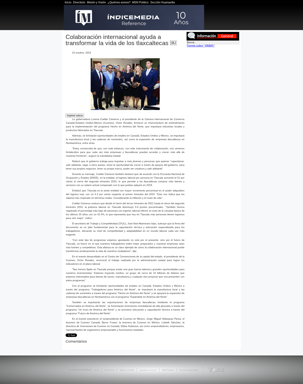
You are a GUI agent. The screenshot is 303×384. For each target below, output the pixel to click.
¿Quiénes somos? (119, 2)
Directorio (79, 2)
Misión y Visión (96, 2)
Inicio (68, 2)
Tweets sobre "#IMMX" (201, 45)
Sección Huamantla (162, 2)
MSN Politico (140, 2)
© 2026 (72, 369)
